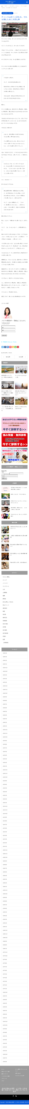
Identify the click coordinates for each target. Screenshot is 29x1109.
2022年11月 (5, 773)
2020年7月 (5, 868)
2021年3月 (5, 839)
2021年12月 (5, 806)
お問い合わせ (18, 1073)
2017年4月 (5, 977)
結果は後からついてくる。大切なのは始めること (7, 377)
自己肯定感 (5, 633)
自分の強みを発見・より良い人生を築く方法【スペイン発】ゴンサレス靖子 (14, 1090)
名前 (2, 330)
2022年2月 (5, 799)
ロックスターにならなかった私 (21, 376)
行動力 (4, 636)
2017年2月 (5, 985)
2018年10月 (5, 937)
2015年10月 (5, 1025)
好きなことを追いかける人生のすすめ (21, 407)
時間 (4, 611)
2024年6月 (5, 707)
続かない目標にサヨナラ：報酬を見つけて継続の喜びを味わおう (7, 393)
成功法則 (5, 608)
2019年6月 (5, 908)
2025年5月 (5, 675)
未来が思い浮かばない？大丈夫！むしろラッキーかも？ (21, 393)
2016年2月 (5, 1014)
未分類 (4, 614)
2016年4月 (5, 1006)
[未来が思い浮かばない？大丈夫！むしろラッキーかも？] (21, 385)
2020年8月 (5, 864)
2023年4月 (5, 755)
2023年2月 (5, 762)
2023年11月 (5, 733)
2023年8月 (5, 744)
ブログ (2, 1080)
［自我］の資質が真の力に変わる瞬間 (18, 536)
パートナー (5, 583)
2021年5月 (5, 831)
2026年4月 (5, 653)
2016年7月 (5, 996)
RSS (16, 1096)
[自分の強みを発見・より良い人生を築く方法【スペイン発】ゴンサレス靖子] (10, 2)
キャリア (5, 580)
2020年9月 (5, 861)
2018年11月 (5, 934)
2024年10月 (5, 693)
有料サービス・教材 (5, 1071)
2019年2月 (5, 923)
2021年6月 (5, 828)
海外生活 (5, 617)
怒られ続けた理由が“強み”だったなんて (18, 545)
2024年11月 (5, 689)
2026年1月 (5, 664)
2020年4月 (5, 875)
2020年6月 (5, 872)
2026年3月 (5, 656)
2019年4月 (5, 915)
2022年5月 (5, 788)
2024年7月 (5, 704)
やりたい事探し (6, 577)
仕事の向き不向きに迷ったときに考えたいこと (18, 527)
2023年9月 (5, 740)
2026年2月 (5, 660)
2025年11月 (5, 667)
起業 (4, 639)
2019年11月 (5, 890)
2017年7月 (5, 966)
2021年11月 (5, 809)
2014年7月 (5, 1058)
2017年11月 (5, 952)
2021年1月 (5, 846)
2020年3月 (5, 879)
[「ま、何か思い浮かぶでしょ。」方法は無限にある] (7, 401)
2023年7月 (5, 747)
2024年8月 (5, 700)
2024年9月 (5, 696)
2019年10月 (5, 893)
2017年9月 (5, 959)
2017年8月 (5, 963)
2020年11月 (5, 853)
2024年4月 (5, 715)
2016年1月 (5, 1017)
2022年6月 (5, 784)
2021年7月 (5, 824)
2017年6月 (5, 970)
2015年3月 (5, 1050)
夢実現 (4, 598)
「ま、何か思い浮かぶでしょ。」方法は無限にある (7, 408)
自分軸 (4, 627)
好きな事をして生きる (7, 13)
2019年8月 (5, 901)
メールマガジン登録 (5, 1076)
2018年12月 (5, 930)
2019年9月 (5, 897)
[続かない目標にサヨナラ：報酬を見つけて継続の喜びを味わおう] (7, 385)
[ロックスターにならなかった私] (21, 369)
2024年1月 (5, 726)
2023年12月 (5, 729)
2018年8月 (5, 944)
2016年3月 (5, 1010)
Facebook (13, 1096)
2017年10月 (5, 955)
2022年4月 (5, 791)
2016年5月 (5, 1003)
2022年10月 (5, 777)
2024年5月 (5, 711)
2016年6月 (5, 999)
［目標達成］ (6, 642)
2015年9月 (5, 1028)
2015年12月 (5, 1021)
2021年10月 (5, 813)
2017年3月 (5, 981)
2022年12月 (5, 769)
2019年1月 (5, 926)
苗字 (2, 327)
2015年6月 (5, 1039)
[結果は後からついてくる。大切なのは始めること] (7, 369)
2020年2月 (5, 882)
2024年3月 (5, 718)
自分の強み (5, 623)
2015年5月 (5, 1043)
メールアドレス (5, 323)
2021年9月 (5, 817)
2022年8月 (5, 780)
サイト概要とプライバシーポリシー (21, 1070)
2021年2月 (5, 842)
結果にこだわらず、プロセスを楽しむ (18, 494)
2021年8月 (5, 820)
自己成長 (5, 630)
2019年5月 (5, 912)
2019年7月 (5, 904)
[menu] (27, 2)
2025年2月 (5, 682)
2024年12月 (5, 685)
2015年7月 (5, 1036)
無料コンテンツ (4, 1073)
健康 (4, 595)
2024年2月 (5, 722)
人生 (4, 589)
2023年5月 (5, 751)
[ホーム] (1, 5)
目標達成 (5, 620)
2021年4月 (5, 835)
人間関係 (5, 592)
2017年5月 (5, 974)
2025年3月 (5, 678)
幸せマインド (6, 605)
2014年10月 (5, 1054)
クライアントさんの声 (19, 1075)
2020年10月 (5, 857)
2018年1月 (5, 948)
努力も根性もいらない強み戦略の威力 (18, 554)
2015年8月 (5, 1032)
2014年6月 (5, 1061)
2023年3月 (5, 758)
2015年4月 (5, 1047)
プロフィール (4, 1078)
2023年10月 (5, 737)
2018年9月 (5, 941)
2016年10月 (5, 992)
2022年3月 (5, 795)
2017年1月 (5, 988)
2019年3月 (5, 919)
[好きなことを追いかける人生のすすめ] (21, 401)
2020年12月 (5, 850)
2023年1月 (5, 766)
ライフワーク (6, 586)
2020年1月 (5, 886)
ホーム (2, 1069)
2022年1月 (5, 802)
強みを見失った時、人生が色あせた (18, 562)
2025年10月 (5, 671)
